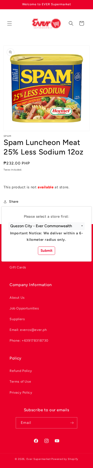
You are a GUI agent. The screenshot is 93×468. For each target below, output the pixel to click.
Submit (46, 250)
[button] (46, 226)
